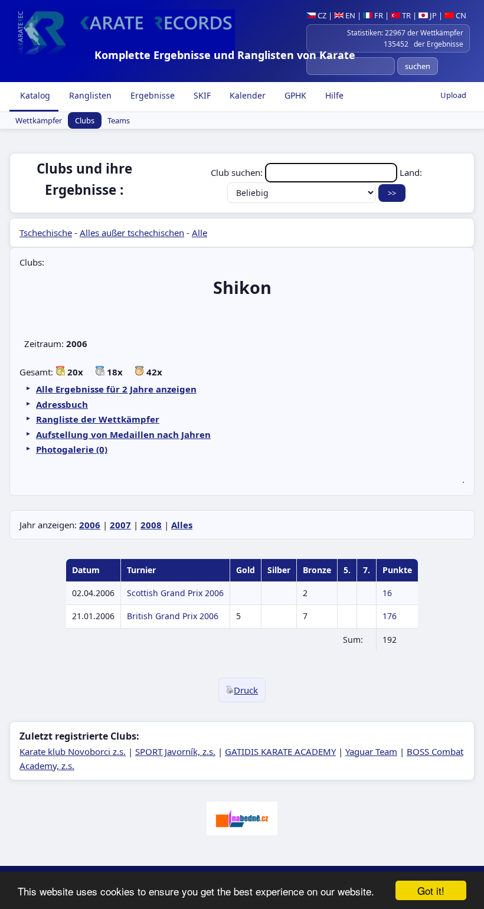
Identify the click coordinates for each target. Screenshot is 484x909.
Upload (453, 95)
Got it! (430, 890)
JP (432, 15)
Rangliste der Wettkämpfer (97, 419)
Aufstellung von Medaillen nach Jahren (123, 434)
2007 (120, 525)
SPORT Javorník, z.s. (175, 751)
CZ (321, 15)
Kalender (246, 95)
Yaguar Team (371, 751)
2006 (89, 525)
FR (377, 15)
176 (389, 616)
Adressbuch (62, 404)
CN (460, 15)
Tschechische (45, 232)
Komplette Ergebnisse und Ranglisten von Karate (224, 55)
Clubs (84, 120)
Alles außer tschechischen (132, 232)
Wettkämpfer (38, 120)
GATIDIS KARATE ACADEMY (280, 751)
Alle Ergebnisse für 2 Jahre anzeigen (116, 389)
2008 (151, 525)
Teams (118, 120)
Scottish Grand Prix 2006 (175, 593)
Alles (181, 525)
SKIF (201, 95)
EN (349, 15)
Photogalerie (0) (71, 449)
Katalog (34, 95)
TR (405, 15)
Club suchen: (238, 172)
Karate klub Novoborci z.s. (72, 751)
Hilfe (333, 95)
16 (387, 593)
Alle (199, 232)
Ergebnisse (151, 95)
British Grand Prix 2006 (172, 616)
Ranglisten (89, 95)
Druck (246, 690)
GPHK (294, 95)
